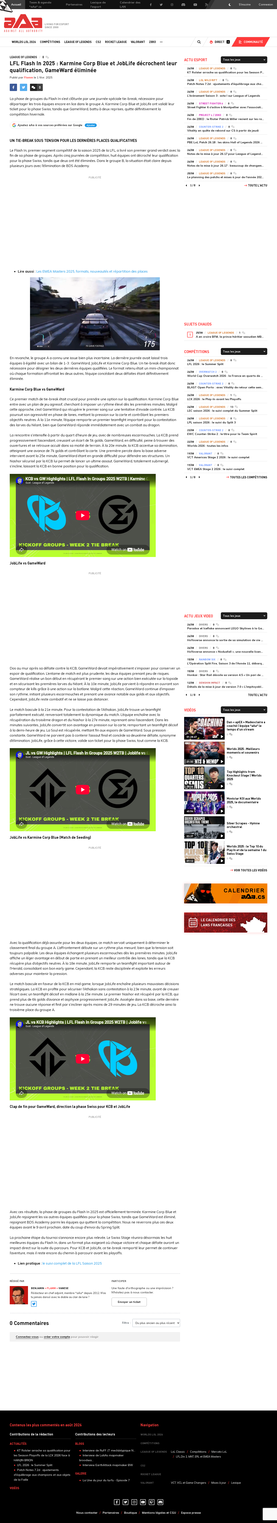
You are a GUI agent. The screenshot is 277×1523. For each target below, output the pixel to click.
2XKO (152, 42)
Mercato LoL (219, 1451)
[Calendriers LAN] (225, 923)
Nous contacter (87, 1512)
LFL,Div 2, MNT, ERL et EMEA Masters (198, 1456)
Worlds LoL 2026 (24, 42)
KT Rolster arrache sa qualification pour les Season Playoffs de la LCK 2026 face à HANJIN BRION (42, 1455)
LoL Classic (178, 1451)
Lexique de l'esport (98, 5)
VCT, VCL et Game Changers (188, 1482)
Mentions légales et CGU (159, 1512)
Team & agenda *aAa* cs (40, 5)
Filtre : (126, 1322)
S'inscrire (245, 4)
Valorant (138, 42)
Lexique (236, 1482)
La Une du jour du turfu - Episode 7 (106, 1480)
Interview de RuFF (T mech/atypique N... (109, 1450)
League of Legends (78, 42)
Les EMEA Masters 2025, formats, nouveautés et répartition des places (92, 271)
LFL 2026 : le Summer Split (34, 1465)
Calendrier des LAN (130, 5)
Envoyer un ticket (129, 1301)
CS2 (98, 42)
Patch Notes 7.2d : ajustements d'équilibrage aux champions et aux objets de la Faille (42, 1474)
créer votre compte (57, 1337)
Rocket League (116, 42)
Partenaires (74, 4)
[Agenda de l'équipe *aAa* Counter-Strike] (225, 894)
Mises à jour (218, 1482)
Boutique (130, 1512)
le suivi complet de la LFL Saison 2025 (72, 1263)
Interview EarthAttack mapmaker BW (108, 1465)
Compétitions (50, 42)
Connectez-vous (27, 1337)
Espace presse (191, 1512)
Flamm (28, 77)
